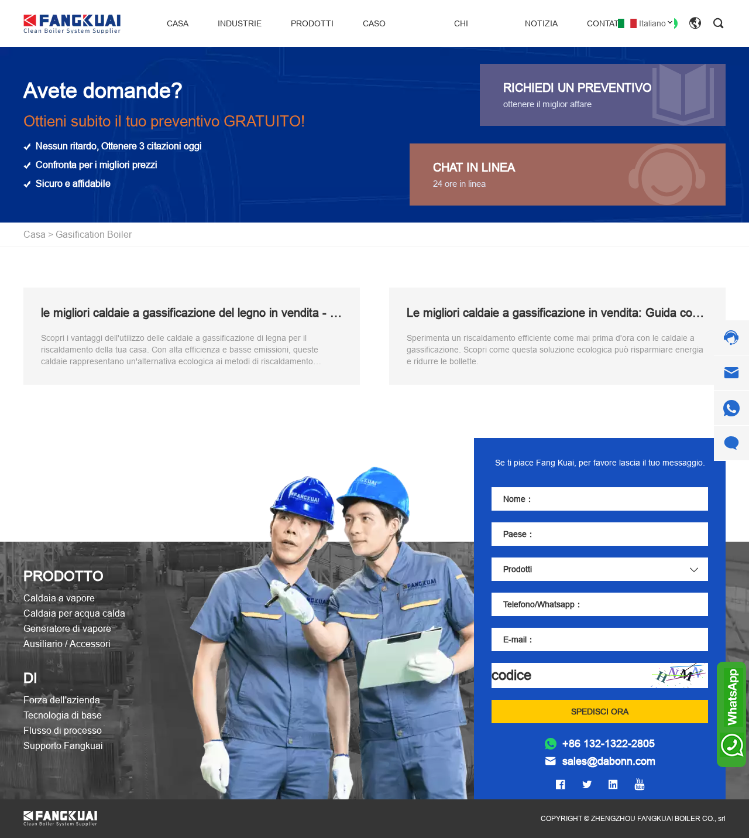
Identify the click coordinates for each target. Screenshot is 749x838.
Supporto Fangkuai (63, 745)
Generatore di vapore (67, 628)
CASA (177, 23)
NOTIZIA (541, 23)
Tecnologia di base (62, 715)
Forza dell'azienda (61, 700)
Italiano (652, 23)
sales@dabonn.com (608, 761)
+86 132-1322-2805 (608, 744)
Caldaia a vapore (59, 598)
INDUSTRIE (240, 23)
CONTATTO (609, 23)
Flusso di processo (62, 730)
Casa (34, 234)
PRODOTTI (312, 23)
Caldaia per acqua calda (74, 613)
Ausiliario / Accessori (67, 643)
